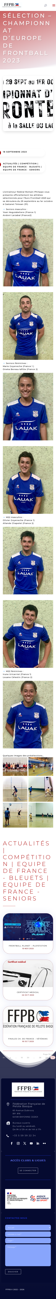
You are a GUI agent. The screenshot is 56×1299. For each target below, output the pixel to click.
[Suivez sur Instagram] (18, 1143)
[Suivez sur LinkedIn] (38, 1143)
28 (40, 1058)
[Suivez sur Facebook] (11, 1143)
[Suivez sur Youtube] (31, 1143)
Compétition (28, 163)
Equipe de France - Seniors (21, 169)
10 (22, 1058)
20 (28, 1058)
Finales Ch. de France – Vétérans (28, 1039)
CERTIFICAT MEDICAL (28, 992)
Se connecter (28, 1170)
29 (46, 1058)
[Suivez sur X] (24, 1143)
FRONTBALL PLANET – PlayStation (28, 946)
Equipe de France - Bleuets (21, 166)
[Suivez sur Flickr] (44, 1143)
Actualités (10, 163)
